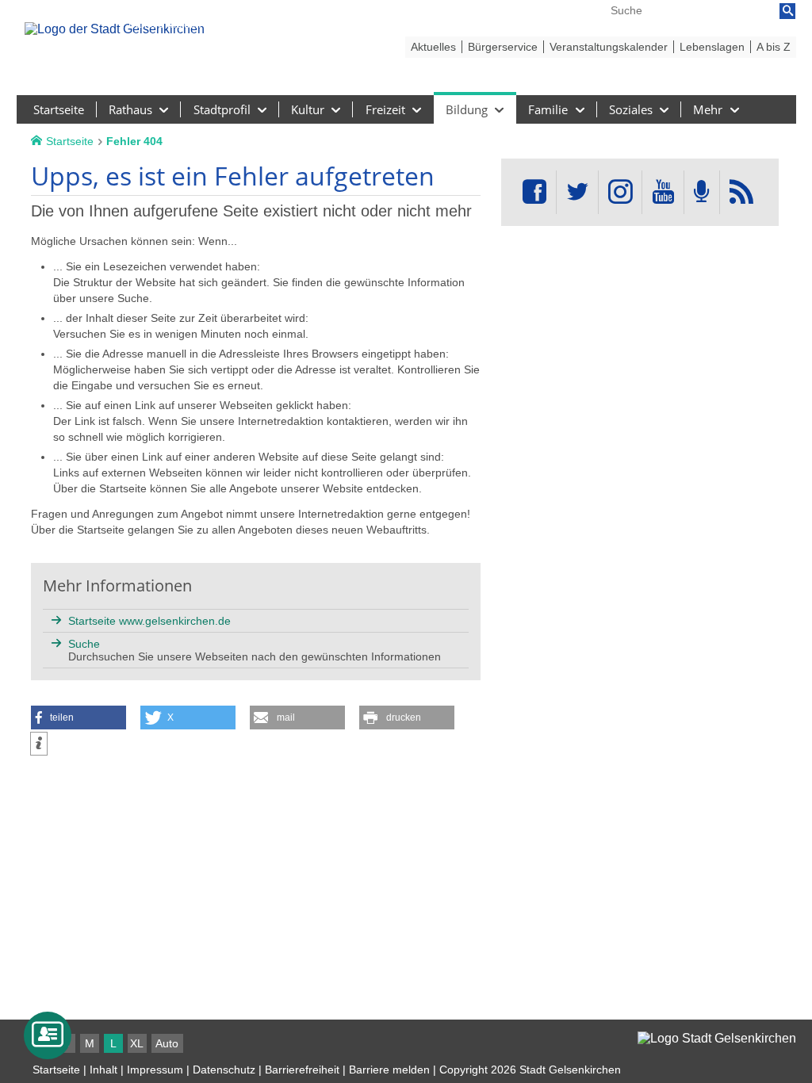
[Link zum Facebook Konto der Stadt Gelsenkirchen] (534, 192)
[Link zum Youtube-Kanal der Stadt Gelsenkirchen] (662, 192)
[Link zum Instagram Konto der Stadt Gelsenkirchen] (620, 192)
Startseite (56, 1069)
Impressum (155, 1069)
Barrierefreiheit (302, 1069)
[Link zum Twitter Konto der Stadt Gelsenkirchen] (577, 192)
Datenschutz (224, 1069)
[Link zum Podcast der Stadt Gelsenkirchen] (701, 192)
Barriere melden (389, 1069)
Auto (166, 1043)
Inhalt (103, 1069)
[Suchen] (787, 11)
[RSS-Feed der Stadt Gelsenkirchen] (741, 192)
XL (137, 1043)
